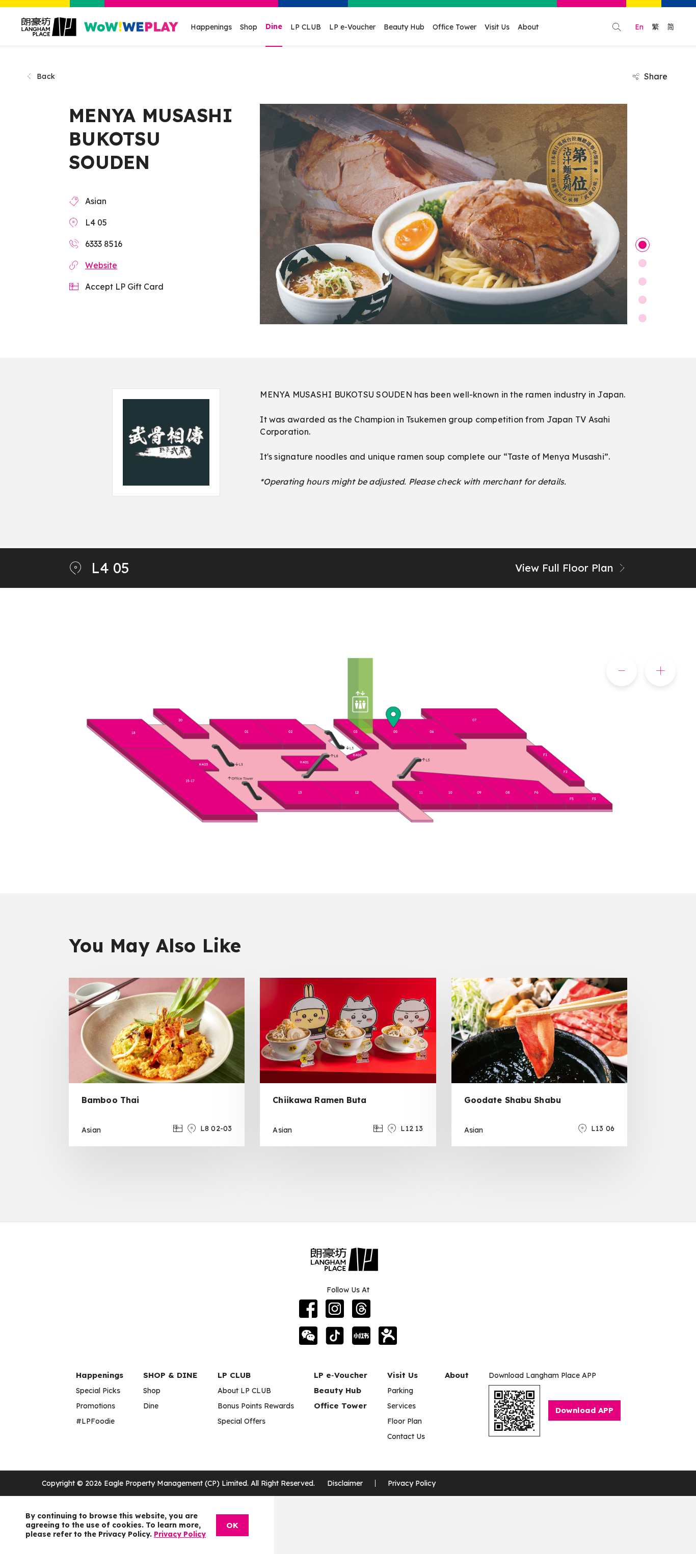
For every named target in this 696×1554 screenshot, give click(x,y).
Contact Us (406, 1436)
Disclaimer (345, 1483)
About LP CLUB (244, 1390)
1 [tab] (642, 245)
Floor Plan (404, 1421)
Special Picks (98, 1390)
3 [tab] (642, 281)
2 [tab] (642, 263)
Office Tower (454, 27)
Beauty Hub (404, 27)
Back (46, 76)
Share (655, 76)
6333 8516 (103, 244)
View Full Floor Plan (564, 567)
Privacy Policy (412, 1483)
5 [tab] (642, 318)
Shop (248, 27)
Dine (273, 26)
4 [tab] (642, 300)
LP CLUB (305, 27)
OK (232, 1525)
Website (101, 265)
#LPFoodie (95, 1421)
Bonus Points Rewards (256, 1405)
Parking (400, 1390)
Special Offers (241, 1421)
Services (401, 1405)
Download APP (584, 1410)
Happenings (211, 27)
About (528, 27)
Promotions (95, 1405)
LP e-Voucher (352, 27)
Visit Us (497, 27)
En (639, 27)
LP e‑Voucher (340, 1375)
